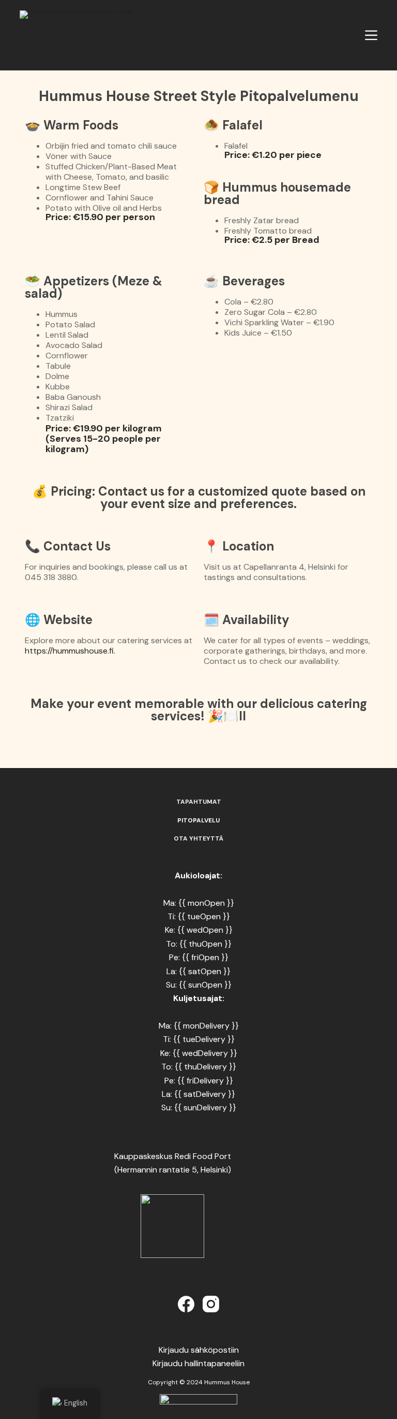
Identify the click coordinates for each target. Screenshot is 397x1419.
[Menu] (371, 35)
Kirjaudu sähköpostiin (199, 1349)
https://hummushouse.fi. (70, 650)
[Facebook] (186, 1304)
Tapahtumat (198, 802)
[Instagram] (211, 1304)
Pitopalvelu (198, 820)
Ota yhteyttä (198, 839)
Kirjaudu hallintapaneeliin (198, 1363)
